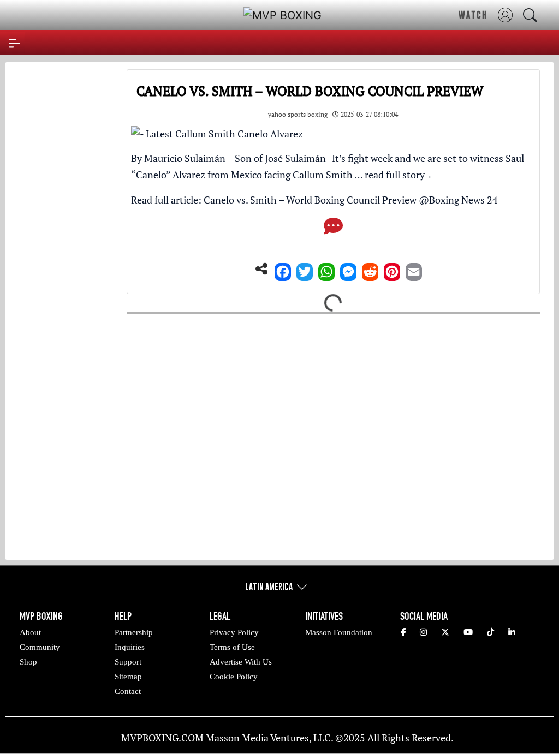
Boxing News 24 (463, 199)
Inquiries (130, 647)
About (30, 632)
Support (128, 661)
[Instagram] (423, 632)
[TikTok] (490, 632)
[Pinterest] (392, 269)
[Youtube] (468, 632)
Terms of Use (232, 647)
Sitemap (128, 676)
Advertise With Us (241, 661)
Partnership (134, 632)
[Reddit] (370, 269)
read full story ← (401, 174)
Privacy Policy (234, 632)
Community (40, 647)
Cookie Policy (234, 676)
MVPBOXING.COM (162, 737)
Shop (28, 661)
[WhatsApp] (326, 269)
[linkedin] (512, 632)
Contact (128, 691)
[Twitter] (305, 269)
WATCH (473, 15)
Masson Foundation (338, 632)
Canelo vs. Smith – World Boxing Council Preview (310, 199)
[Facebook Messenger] (348, 269)
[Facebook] (283, 269)
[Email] (414, 269)
